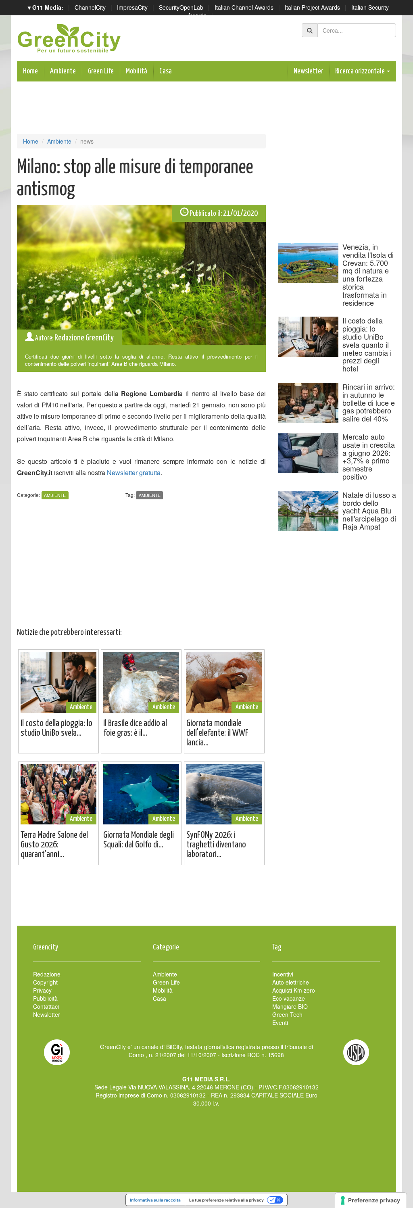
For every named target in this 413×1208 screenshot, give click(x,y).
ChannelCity (90, 7)
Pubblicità (45, 998)
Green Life (101, 71)
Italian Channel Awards (244, 7)
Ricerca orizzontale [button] (360, 71)
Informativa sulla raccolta (155, 1200)
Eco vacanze (288, 998)
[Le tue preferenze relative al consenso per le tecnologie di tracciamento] (371, 1200)
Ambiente (63, 71)
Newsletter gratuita (134, 472)
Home (30, 71)
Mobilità (136, 71)
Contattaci (46, 1006)
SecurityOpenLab (181, 7)
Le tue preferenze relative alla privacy (226, 1200)
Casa (165, 71)
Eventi (280, 1022)
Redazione (46, 974)
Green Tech (287, 1014)
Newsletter (308, 71)
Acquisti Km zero (293, 990)
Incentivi (282, 974)
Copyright (45, 982)
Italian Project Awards (312, 7)
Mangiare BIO (290, 1006)
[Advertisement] (206, 899)
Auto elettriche (290, 982)
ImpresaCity (132, 7)
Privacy (42, 990)
